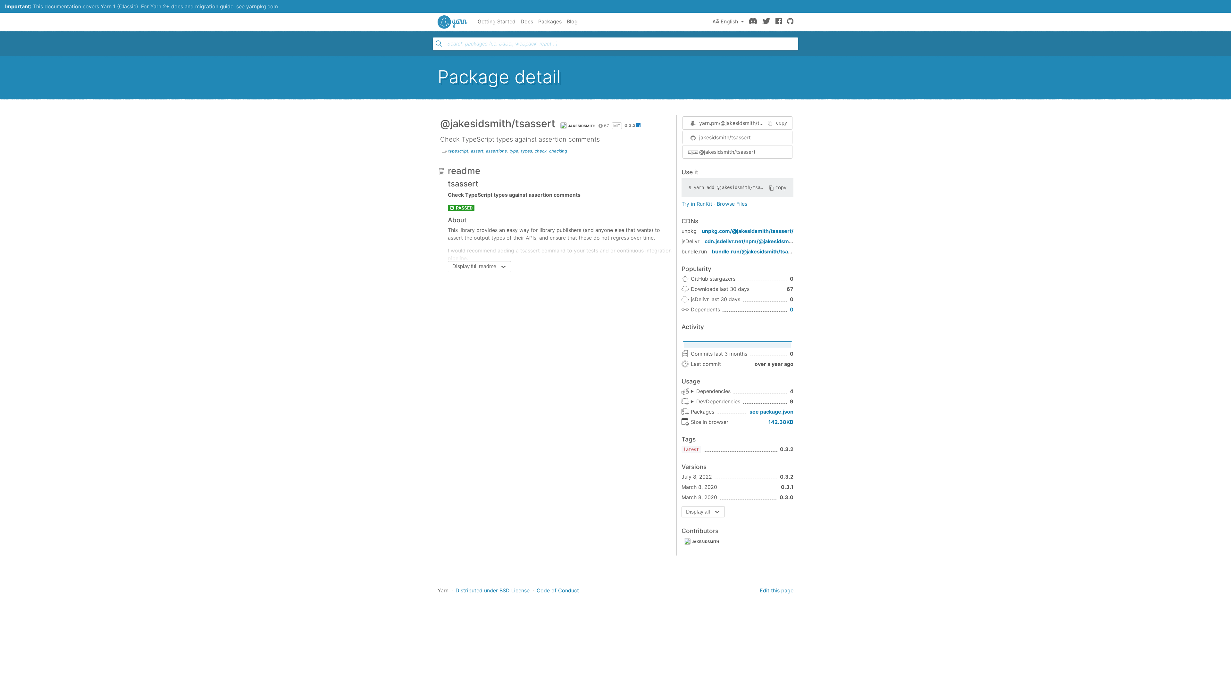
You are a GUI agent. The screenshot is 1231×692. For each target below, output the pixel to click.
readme (464, 170)
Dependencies (713, 391)
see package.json (771, 411)
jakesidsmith (582, 126)
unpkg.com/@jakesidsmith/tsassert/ (747, 231)
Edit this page (776, 590)
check (541, 150)
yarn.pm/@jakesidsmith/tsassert (738, 123)
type (513, 150)
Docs (527, 21)
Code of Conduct (558, 590)
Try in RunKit (697, 204)
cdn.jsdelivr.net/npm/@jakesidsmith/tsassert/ (762, 241)
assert (477, 150)
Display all (698, 512)
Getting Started (496, 21)
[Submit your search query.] (439, 43)
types (526, 150)
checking (558, 150)
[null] (461, 207)
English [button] (729, 21)
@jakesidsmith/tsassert (727, 152)
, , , (711, 391)
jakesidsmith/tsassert (725, 137)
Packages (550, 21)
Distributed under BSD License (493, 590)
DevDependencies (718, 401)
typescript (458, 150)
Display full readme (474, 266)
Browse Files (732, 204)
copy (781, 123)
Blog (572, 21)
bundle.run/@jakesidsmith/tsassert (756, 251)
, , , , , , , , (715, 401)
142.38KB (780, 422)
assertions (496, 150)
